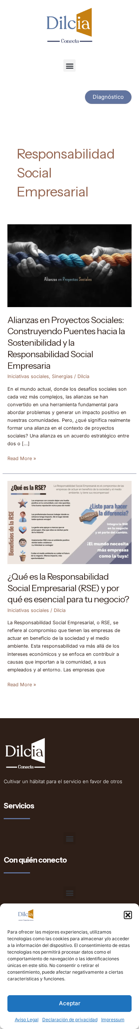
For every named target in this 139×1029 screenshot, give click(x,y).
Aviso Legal (27, 1019)
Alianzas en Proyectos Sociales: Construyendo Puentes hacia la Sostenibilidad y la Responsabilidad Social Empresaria (66, 343)
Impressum (113, 1019)
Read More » (21, 458)
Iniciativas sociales (28, 376)
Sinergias (62, 376)
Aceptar (69, 1003)
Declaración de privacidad (69, 1019)
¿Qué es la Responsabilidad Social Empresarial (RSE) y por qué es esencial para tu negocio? (68, 588)
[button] (128, 915)
